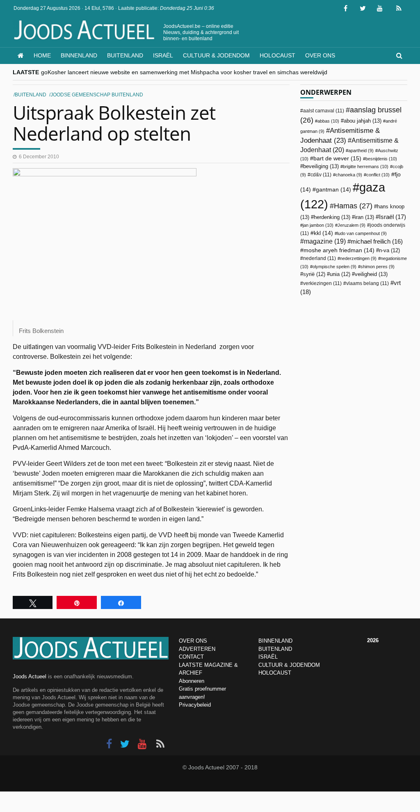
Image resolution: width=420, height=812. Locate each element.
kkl (323, 233)
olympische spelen (334, 266)
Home (42, 55)
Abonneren (191, 681)
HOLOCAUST (274, 673)
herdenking (332, 217)
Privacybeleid (195, 705)
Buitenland (125, 55)
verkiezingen (322, 283)
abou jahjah (362, 121)
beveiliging (321, 166)
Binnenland (79, 55)
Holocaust (277, 55)
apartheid (361, 150)
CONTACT (191, 657)
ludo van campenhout (362, 233)
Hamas (353, 205)
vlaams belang (367, 283)
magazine (325, 241)
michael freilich (377, 241)
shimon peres (378, 266)
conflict (378, 174)
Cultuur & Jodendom (216, 55)
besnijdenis (381, 158)
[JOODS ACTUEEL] (21, 56)
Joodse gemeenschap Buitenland (96, 95)
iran (364, 217)
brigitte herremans (365, 166)
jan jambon (318, 225)
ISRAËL (268, 657)
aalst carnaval (323, 111)
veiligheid (371, 274)
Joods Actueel (29, 676)
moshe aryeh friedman (339, 250)
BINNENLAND (275, 641)
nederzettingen (358, 258)
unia (340, 274)
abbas (328, 121)
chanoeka (349, 174)
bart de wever (337, 158)
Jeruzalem (351, 225)
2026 (373, 640)
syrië (314, 274)
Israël (163, 55)
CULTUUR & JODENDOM (289, 665)
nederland (319, 258)
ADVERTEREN (197, 649)
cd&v (320, 175)
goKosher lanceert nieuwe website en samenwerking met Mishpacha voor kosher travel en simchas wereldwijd (184, 72)
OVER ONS (193, 641)
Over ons (320, 55)
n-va (389, 250)
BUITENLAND (275, 649)
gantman (333, 190)
